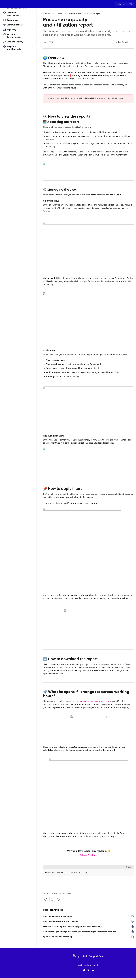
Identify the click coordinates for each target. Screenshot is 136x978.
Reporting (62, 13)
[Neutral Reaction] (52, 899)
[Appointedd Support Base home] (2, 4)
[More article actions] (132, 42)
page (106, 701)
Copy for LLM (123, 42)
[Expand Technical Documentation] (32, 34)
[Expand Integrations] (32, 20)
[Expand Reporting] (32, 29)
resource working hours (92, 701)
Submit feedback (88, 855)
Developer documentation (88, 965)
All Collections (48, 13)
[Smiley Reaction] (58, 899)
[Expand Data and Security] (32, 42)
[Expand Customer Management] (32, 12)
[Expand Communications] (32, 25)
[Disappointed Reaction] (45, 899)
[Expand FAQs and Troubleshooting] (32, 46)
